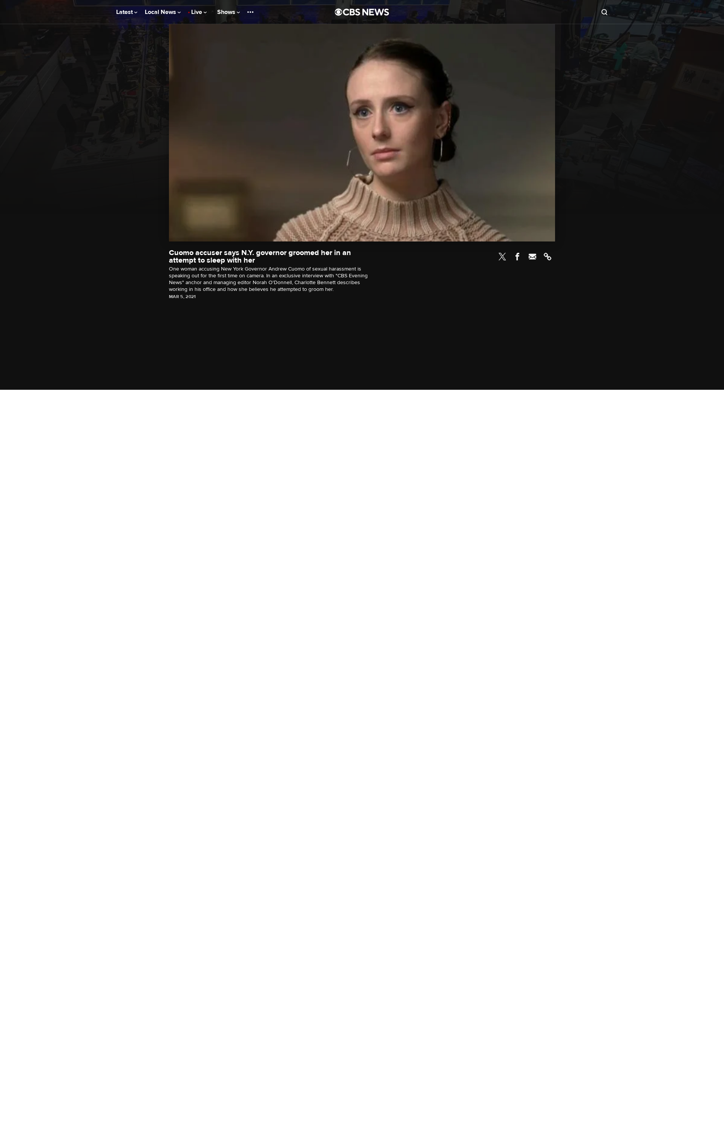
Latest (125, 12)
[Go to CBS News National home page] (362, 12)
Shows (227, 12)
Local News (161, 12)
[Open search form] (604, 12)
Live (197, 12)
